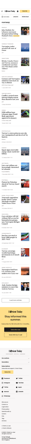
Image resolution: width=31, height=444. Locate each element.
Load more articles (15, 300)
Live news (6, 16)
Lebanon (15, 16)
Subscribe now (15, 329)
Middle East (25, 16)
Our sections (5, 358)
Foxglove (7, 440)
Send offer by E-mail (15, 335)
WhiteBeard (12, 438)
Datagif (8, 437)
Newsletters (5, 362)
